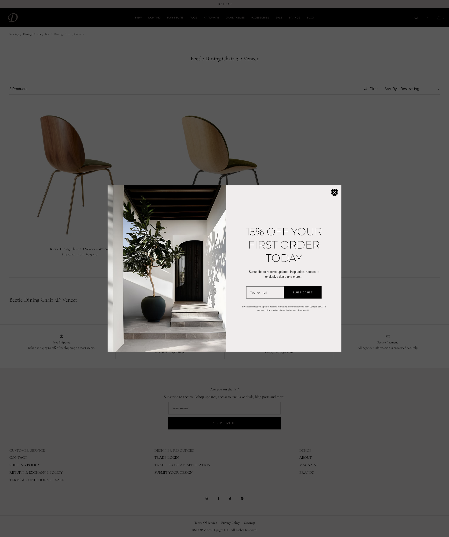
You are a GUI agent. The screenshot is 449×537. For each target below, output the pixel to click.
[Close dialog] (334, 192)
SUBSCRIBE (303, 292)
